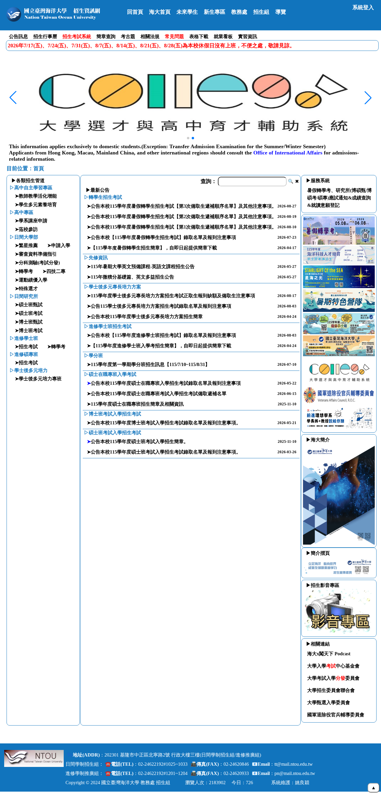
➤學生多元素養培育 (36, 204)
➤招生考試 (26, 346)
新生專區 (214, 12)
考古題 (128, 36)
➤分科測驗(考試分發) (37, 262)
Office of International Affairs (287, 153)
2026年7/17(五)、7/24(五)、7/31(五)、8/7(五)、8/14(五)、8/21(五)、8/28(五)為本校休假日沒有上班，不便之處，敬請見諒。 (151, 46)
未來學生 (187, 12)
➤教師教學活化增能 (36, 195)
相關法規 (150, 36)
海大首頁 (160, 12)
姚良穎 (302, 782)
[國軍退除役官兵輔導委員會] (339, 403)
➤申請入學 (58, 245)
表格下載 (198, 36)
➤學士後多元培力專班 (38, 378)
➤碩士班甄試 (29, 304)
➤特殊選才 (26, 288)
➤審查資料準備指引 (36, 254)
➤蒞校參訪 (26, 229)
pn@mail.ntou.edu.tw (294, 773)
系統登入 (363, 7)
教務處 (239, 12)
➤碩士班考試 (29, 313)
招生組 (261, 12)
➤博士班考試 (29, 330)
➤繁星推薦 (26, 245)
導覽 (280, 12)
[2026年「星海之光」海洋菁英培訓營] (339, 286)
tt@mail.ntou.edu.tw (293, 764)
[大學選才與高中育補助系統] (339, 382)
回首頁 (135, 12)
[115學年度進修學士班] (339, 332)
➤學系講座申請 (31, 220)
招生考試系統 (77, 36)
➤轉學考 (24, 271)
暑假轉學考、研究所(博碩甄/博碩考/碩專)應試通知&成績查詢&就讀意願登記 (339, 198)
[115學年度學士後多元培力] (339, 354)
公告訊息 (18, 36)
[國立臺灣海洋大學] (34, 758)
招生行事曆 (45, 36)
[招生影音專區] (339, 632)
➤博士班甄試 (29, 321)
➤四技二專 (54, 271)
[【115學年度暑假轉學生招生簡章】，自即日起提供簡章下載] (339, 243)
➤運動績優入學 (31, 279)
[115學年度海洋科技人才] (339, 262)
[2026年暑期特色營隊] (339, 310)
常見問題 (174, 36)
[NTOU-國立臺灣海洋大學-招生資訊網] (63, 14)
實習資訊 (247, 36)
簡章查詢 (105, 36)
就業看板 (223, 36)
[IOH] (339, 428)
